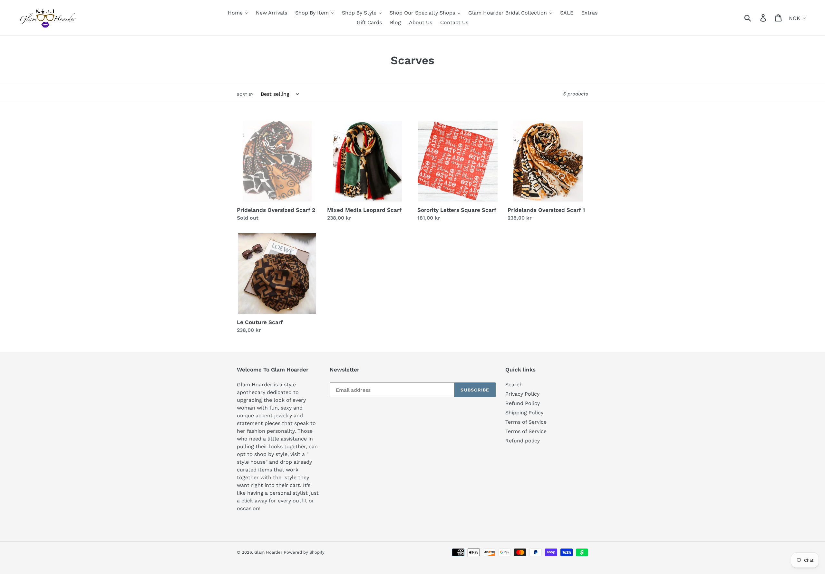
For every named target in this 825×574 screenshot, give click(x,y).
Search (514, 384)
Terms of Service (526, 422)
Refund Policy (522, 403)
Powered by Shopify (304, 552)
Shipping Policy (524, 413)
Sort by (245, 94)
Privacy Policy (522, 394)
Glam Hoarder (268, 552)
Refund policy (522, 441)
